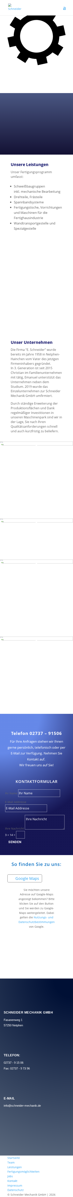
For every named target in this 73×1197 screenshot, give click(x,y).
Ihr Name (11, 793)
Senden (14, 842)
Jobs (10, 1176)
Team (11, 1162)
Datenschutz (15, 1190)
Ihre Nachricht (14, 828)
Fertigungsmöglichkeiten (23, 1171)
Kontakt (12, 1181)
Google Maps (27, 878)
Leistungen (14, 1167)
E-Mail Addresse (15, 802)
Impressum (14, 1185)
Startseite (13, 1158)
